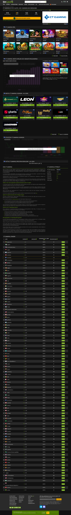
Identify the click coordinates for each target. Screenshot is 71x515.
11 (24, 330)
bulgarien (9, 275)
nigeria (8, 395)
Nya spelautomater (13, 504)
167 (24, 400)
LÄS (36, 4)
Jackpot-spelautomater (13, 498)
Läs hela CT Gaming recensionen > (9, 20)
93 (23, 472)
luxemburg (9, 371)
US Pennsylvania (10, 475)
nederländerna (10, 389)
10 (24, 335)
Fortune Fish (58, 38)
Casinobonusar (21, 497)
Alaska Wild (19, 38)
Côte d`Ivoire (9, 286)
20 (24, 371)
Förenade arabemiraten (12, 309)
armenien (9, 255)
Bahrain (8, 262)
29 (24, 304)
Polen (8, 410)
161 (24, 306)
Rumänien (9, 418)
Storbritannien (10, 444)
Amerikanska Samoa (11, 247)
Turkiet (8, 462)
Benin (8, 270)
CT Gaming (59, 174)
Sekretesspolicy (31, 500)
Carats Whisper (33, 38)
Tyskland (9, 465)
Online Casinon (21, 495)
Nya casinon (21, 498)
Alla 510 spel (64, 55)
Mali (8, 376)
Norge (8, 397)
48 (23, 291)
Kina (8, 356)
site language (64, 1)
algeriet (8, 244)
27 (24, 418)
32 (24, 265)
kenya (8, 353)
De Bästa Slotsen (12, 495)
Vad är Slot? (31, 495)
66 (23, 413)
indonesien (9, 330)
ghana (8, 317)
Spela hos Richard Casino (22, 18)
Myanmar (9, 387)
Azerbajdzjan (9, 260)
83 (23, 319)
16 (24, 283)
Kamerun (9, 345)
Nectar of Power (52, 75)
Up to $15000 (27, 116)
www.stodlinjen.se (7, 106)
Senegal (8, 426)
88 (23, 423)
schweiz (8, 423)
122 (24, 257)
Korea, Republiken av (11, 361)
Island (8, 335)
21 (24, 369)
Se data (63, 242)
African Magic (6, 38)
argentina (9, 252)
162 (24, 348)
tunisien (8, 459)
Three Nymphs (46, 51)
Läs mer (43, 512)
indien (8, 327)
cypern (8, 288)
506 (57, 178)
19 (24, 484)
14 (24, 405)
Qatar (8, 415)
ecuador (8, 294)
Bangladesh (9, 265)
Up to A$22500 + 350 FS (43, 116)
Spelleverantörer (12, 501)
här (36, 193)
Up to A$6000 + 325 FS (60, 103)
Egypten (8, 296)
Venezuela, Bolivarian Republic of (11, 485)
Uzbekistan (9, 480)
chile (8, 281)
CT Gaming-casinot (15, 199)
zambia (8, 490)
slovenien (9, 434)
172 (24, 397)
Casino (25, 4)
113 (24, 410)
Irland (8, 332)
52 (23, 280)
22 (24, 454)
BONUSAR (21, 4)
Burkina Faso (9, 278)
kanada (8, 348)
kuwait (8, 364)
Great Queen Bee (33, 51)
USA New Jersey (10, 478)
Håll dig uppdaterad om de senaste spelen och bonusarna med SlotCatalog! (50, 497)
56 (56, 78)
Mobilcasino (21, 500)
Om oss (29, 497)
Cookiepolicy (30, 501)
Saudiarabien (9, 421)
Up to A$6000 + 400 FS (44, 103)
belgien (8, 268)
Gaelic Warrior (6, 51)
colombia (9, 283)
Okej (48, 512)
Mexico (8, 384)
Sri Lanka (9, 441)
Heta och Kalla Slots (44, 4)
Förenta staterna (10, 312)
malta (8, 379)
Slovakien (9, 431)
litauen (8, 369)
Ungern (8, 472)
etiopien (8, 301)
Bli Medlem (59, 499)
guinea (8, 325)
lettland (8, 366)
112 (24, 332)
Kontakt (20, 501)
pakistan (8, 405)
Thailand (9, 454)
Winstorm (58, 51)
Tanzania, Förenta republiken (13, 452)
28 (24, 408)
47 (23, 446)
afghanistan (9, 242)
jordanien (9, 343)
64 (23, 389)
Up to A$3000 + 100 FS (27, 103)
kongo (8, 358)
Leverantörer (14, 4)
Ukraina (8, 470)
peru (8, 408)
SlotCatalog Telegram (41, 506)
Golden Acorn (19, 51)
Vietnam (8, 487)
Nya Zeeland (9, 400)
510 (57, 176)
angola (8, 249)
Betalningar (31, 4)
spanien (8, 439)
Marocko (9, 382)
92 (23, 338)
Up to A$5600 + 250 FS (10, 128)
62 (23, 268)
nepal (8, 392)
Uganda (8, 467)
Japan (8, 340)
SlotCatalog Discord (44, 506)
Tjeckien (8, 457)
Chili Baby (45, 38)
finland (8, 306)
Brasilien (9, 273)
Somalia (8, 436)
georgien (9, 314)
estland (8, 299)
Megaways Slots (12, 500)
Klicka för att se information (22, 75)
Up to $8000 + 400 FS (11, 116)
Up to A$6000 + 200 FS (60, 116)
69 (23, 273)
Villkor (29, 498)
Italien (8, 338)
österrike (9, 402)
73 (23, 327)
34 (24, 252)
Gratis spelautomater (13, 497)
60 (23, 439)
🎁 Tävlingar (53, 4)
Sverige (8, 447)
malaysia (9, 374)
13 (24, 260)
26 (24, 366)
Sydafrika (9, 449)
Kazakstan (9, 351)
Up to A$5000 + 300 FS (10, 103)
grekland (9, 319)
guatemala (9, 322)
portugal (9, 413)
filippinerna (9, 304)
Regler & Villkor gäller (58, 119)
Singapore (9, 428)
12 (24, 275)
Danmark (9, 291)
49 (24, 431)
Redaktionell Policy (31, 503)
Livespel (8, 4)
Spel (4, 4)
